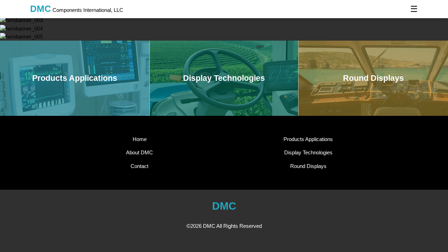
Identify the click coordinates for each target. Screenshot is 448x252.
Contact (139, 166)
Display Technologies (308, 152)
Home (140, 139)
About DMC (139, 152)
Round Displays (308, 166)
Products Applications (308, 139)
